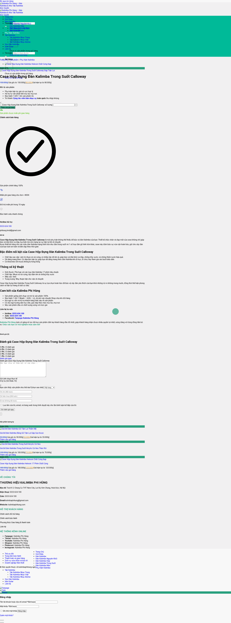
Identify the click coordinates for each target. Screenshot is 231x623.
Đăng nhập (22, 611)
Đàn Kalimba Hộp (17, 26)
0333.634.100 (6, 226)
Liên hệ (8, 49)
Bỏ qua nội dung (6, 1)
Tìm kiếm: (9, 23)
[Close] (1, 414)
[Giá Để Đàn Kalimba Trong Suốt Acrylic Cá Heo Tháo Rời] (20, 444)
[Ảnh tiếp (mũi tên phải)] (3, 622)
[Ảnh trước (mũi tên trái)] (1, 622)
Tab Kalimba (10, 35)
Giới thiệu (9, 19)
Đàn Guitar (9, 46)
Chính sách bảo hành (8, 518)
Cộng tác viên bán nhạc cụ (24, 98)
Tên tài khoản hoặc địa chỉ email (17, 602)
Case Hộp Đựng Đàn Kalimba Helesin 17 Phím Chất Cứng (24, 463)
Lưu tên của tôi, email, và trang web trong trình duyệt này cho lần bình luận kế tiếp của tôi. (40, 405)
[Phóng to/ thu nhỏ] (3, 620)
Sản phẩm (14, 60)
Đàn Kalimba (10, 21)
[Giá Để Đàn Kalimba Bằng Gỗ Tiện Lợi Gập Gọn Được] (18, 429)
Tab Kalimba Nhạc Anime (20, 42)
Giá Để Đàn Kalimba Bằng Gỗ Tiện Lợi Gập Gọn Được (22, 433)
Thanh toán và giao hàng (15, 558)
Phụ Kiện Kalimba (12, 33)
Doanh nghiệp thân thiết (14, 563)
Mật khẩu (8, 606)
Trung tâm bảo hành (13, 556)
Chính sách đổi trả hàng (9, 514)
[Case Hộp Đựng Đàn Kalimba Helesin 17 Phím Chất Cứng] (28, 64)
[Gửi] (6, 26)
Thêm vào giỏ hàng (7, 107)
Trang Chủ (9, 17)
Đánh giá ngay (6, 358)
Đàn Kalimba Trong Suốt (20, 28)
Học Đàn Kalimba (12, 579)
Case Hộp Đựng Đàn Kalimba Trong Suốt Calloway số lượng (27, 105)
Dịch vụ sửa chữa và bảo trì (16, 560)
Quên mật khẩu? (6, 615)
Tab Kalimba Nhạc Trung (20, 37)
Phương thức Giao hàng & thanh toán (15, 522)
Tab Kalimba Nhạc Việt (19, 40)
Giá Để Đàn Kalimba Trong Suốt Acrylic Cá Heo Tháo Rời (23, 448)
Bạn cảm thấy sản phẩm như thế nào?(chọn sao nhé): (22, 387)
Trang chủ (4, 60)
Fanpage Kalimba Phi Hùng (27, 318)
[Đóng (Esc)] (1, 620)
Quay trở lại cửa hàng (18, 55)
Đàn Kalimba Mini (17, 30)
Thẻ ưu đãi (9, 554)
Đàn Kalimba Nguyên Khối (20, 24)
